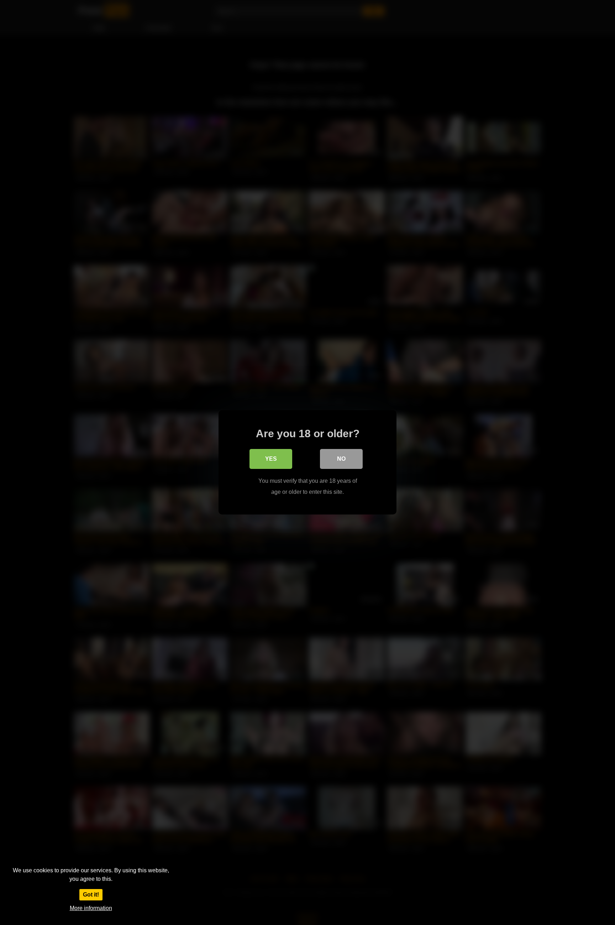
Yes (271, 459)
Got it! (91, 895)
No (341, 459)
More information (91, 908)
